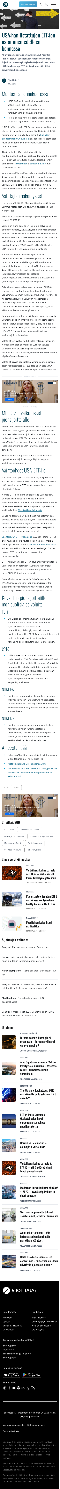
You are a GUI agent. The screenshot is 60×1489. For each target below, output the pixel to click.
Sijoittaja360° (10, 1345)
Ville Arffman (26, 1079)
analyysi (30, 866)
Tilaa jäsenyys (39, 1317)
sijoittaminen (26, 1086)
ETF (6, 787)
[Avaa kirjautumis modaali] (46, 4)
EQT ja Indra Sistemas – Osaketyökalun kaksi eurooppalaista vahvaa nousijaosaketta (33, 1120)
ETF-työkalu (9, 829)
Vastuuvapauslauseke (14, 1425)
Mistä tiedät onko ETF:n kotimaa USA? (27, 763)
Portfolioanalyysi (35, 843)
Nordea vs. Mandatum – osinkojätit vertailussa (33, 1145)
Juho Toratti (25, 1152)
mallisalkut (32, 918)
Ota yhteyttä (38, 1329)
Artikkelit (7, 1317)
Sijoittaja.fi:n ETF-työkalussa (17, 536)
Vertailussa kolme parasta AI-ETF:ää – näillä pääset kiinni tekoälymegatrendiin (36, 1167)
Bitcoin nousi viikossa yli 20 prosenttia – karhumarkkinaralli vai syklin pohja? (38, 1041)
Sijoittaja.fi (25, 1103)
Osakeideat (8, 1329)
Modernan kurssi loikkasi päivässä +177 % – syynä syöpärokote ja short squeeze (39, 1191)
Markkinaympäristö (12, 843)
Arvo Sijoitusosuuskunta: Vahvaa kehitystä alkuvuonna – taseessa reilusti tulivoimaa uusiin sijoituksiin (38, 1068)
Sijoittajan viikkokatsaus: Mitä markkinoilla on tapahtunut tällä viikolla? (38, 1094)
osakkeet (30, 892)
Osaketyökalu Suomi (30, 829)
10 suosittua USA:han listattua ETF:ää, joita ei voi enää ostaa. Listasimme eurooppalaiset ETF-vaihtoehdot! (33, 772)
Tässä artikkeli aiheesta (30, 510)
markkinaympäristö (28, 1033)
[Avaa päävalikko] (53, 4)
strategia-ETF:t (38, 163)
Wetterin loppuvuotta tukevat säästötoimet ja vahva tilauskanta (39, 1214)
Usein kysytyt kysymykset (44, 1321)
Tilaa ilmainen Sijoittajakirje (17, 1353)
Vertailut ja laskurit (12, 1325)
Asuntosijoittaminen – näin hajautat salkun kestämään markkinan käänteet (35, 1236)
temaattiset (21, 163)
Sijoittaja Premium (12, 849)
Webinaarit (8, 1349)
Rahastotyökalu (34, 849)
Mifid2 (16, 787)
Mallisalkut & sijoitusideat (41, 836)
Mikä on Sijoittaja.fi (41, 1325)
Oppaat (6, 1321)
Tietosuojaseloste (36, 1425)
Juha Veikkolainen (28, 1177)
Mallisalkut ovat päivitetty (42, 544)
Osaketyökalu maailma (14, 836)
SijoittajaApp (9, 1357)
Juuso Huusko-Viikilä (29, 1051)
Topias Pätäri (26, 1201)
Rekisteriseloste (11, 1431)
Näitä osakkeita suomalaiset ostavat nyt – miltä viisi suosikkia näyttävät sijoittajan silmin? (39, 1261)
